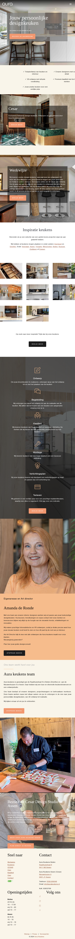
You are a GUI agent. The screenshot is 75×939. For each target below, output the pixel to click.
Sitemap (27, 934)
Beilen (55, 247)
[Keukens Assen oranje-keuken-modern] (11, 299)
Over (9, 870)
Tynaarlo (39, 247)
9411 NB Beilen (45, 867)
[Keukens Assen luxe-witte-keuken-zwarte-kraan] (37, 321)
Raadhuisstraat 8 (45, 865)
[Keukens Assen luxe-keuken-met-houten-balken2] (64, 278)
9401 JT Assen (45, 877)
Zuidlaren (33, 249)
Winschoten (47, 247)
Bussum (62, 247)
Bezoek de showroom (22, 36)
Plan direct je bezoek (20, 846)
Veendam (25, 247)
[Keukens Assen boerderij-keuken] (64, 299)
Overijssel (58, 244)
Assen (32, 247)
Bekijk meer (17, 125)
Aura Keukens (39, 937)
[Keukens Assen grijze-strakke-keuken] (37, 299)
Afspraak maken (14, 653)
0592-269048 (52, 881)
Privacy (34, 934)
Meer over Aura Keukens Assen (25, 838)
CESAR (10, 867)
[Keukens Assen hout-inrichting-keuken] (37, 278)
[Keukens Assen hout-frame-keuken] (11, 321)
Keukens (11, 865)
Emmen (42, 249)
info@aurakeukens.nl (52, 884)
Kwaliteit (11, 873)
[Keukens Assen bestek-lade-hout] (11, 278)
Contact (10, 878)
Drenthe (13, 247)
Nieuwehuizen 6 (45, 874)
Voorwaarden (44, 934)
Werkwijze (11, 862)
